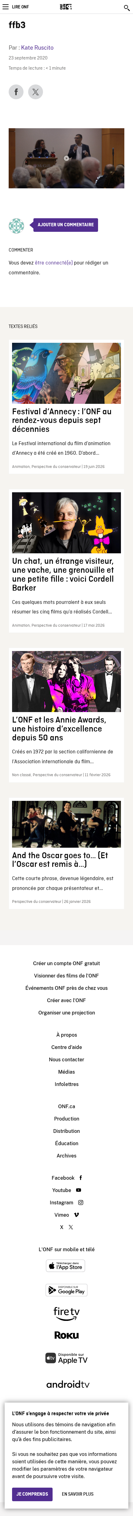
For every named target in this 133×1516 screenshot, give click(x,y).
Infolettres (67, 1084)
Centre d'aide (66, 1047)
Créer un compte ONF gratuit (66, 963)
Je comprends (32, 1494)
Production (66, 1119)
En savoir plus (77, 1494)
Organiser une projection (66, 1013)
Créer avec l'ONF (66, 1000)
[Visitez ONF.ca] (76, 7)
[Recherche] (127, 8)
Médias (66, 1072)
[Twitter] (35, 91)
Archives (66, 1156)
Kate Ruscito (37, 47)
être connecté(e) (54, 263)
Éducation (66, 1143)
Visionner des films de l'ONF (66, 976)
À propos (66, 1035)
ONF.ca (66, 1106)
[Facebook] (16, 91)
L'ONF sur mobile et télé (67, 1249)
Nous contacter (66, 1060)
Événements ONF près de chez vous (66, 988)
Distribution (66, 1131)
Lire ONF (20, 7)
